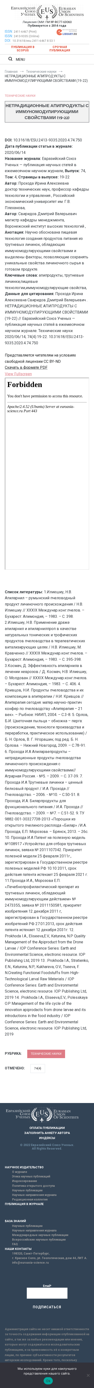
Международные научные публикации (40, 1235)
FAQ (15, 1244)
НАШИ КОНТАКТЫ (18, 1249)
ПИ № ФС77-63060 (59, 22)
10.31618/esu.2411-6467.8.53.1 (34, 40)
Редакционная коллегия (29, 1199)
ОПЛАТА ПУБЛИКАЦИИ (47, 1128)
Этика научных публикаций (31, 1176)
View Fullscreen (18, 374)
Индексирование (24, 1181)
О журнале (19, 1172)
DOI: (8, 40)
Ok (48, 1381)
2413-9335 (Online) (26, 36)
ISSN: (9, 31)
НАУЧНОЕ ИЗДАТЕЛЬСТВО (24, 1167)
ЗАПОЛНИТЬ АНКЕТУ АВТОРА (47, 1133)
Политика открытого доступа (33, 1186)
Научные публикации (27, 1190)
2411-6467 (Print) (25, 31)
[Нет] (88, 1375)
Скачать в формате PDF (26, 367)
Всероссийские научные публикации (39, 1239)
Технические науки (20, 95)
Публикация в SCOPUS (22, 48)
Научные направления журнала (34, 1195)
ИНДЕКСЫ (47, 1138)
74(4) (37, 1068)
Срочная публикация (59, 48)
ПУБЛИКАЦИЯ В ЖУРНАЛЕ (24, 1204)
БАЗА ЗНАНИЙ (15, 1221)
